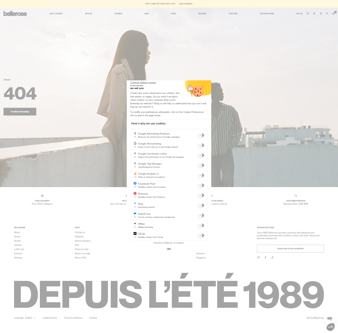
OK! (169, 249)
